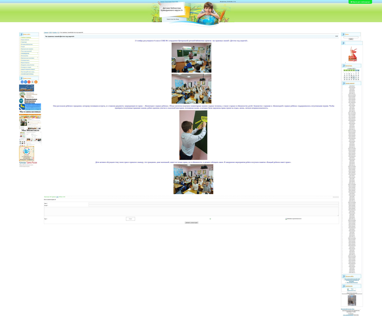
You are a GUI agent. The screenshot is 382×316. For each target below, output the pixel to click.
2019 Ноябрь (352, 151)
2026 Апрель (352, 266)
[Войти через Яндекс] (28, 81)
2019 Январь (352, 136)
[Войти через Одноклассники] (35, 81)
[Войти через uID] (22, 81)
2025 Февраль (352, 245)
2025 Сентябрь (352, 256)
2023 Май (352, 214)
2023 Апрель (352, 212)
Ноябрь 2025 (351, 68)
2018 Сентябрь (352, 130)
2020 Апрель (352, 159)
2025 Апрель (352, 248)
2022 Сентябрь (352, 202)
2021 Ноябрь (352, 187)
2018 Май (352, 124)
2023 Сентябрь (352, 220)
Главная (162, 1)
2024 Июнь (352, 233)
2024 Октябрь (351, 239)
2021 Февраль (352, 174)
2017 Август (352, 111)
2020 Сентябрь (352, 166)
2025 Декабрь (352, 260)
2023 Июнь (352, 215)
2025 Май (352, 250)
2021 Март (352, 175)
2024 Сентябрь (352, 238)
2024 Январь (352, 226)
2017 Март (352, 103)
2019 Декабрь (352, 153)
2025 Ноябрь (352, 259)
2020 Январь (352, 154)
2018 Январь (352, 118)
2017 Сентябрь (352, 112)
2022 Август (352, 200)
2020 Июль (352, 163)
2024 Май (352, 232)
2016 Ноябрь (352, 97)
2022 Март (352, 193)
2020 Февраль (352, 156)
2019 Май (352, 142)
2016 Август (352, 93)
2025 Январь (352, 244)
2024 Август (352, 236)
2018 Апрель (352, 123)
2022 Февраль (352, 191)
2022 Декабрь (352, 206)
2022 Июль (352, 199)
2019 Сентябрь (352, 148)
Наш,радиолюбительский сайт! (352, 279)
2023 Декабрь (352, 224)
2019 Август (352, 147)
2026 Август (352, 272)
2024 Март (352, 229)
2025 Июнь (352, 251)
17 (344, 77)
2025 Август (352, 254)
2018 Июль (352, 127)
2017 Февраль (352, 102)
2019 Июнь (352, 144)
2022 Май (352, 196)
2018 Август (352, 129)
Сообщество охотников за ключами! (352, 281)
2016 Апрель (352, 87)
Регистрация (168, 1)
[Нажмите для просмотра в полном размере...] (191, 72)
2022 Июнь (352, 197)
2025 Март (352, 247)
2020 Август (352, 165)
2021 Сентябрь (352, 184)
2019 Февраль (352, 138)
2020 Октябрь (351, 168)
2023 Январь (352, 208)
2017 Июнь (352, 108)
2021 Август (352, 182)
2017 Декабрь (352, 117)
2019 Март (352, 139)
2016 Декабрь (352, 99)
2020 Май (352, 160)
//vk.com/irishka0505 (348, 315)
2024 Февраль (352, 227)
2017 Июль (352, 109)
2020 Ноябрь (352, 169)
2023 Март (352, 211)
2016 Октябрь (351, 96)
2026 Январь (352, 262)
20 (351, 77)
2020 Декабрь (352, 171)
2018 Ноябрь (352, 133)
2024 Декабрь (352, 242)
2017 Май (352, 106)
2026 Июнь (352, 269)
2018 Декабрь (352, 135)
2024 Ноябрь (352, 241)
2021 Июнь (352, 179)
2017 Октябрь (351, 114)
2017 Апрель (352, 105)
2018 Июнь (352, 126)
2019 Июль (352, 145)
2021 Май (352, 178)
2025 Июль (352, 253)
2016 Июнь (352, 90)
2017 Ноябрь (352, 115)
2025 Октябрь (351, 257)
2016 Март (352, 86)
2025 (50, 32)
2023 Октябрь (351, 221)
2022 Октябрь (351, 203)
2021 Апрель (352, 176)
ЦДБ (57, 196)
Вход (173, 1)
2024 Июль (352, 235)
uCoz (353, 309)
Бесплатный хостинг (346, 309)
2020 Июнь (352, 162)
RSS (177, 1)
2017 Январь (352, 100)
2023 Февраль (352, 209)
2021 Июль (352, 181)
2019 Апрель (352, 141)
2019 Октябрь (351, 150)
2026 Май (352, 267)
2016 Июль (352, 91)
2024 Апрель (352, 230)
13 (351, 75)
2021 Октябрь (351, 185)
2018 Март (352, 121)
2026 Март (352, 264)
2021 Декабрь (352, 188)
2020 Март (352, 157)
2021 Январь (352, 172)
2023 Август (352, 218)
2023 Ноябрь (352, 223)
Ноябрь (55, 32)
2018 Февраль (352, 120)
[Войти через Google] (32, 82)
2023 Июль (352, 217)
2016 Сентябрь (352, 94)
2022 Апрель (352, 194)
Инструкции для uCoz (352, 282)
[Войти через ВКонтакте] (25, 81)
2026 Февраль (352, 263)
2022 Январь (352, 190)
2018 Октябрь (351, 132)
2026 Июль (352, 270)
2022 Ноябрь (352, 205)
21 (58, 32)
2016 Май (352, 88)
